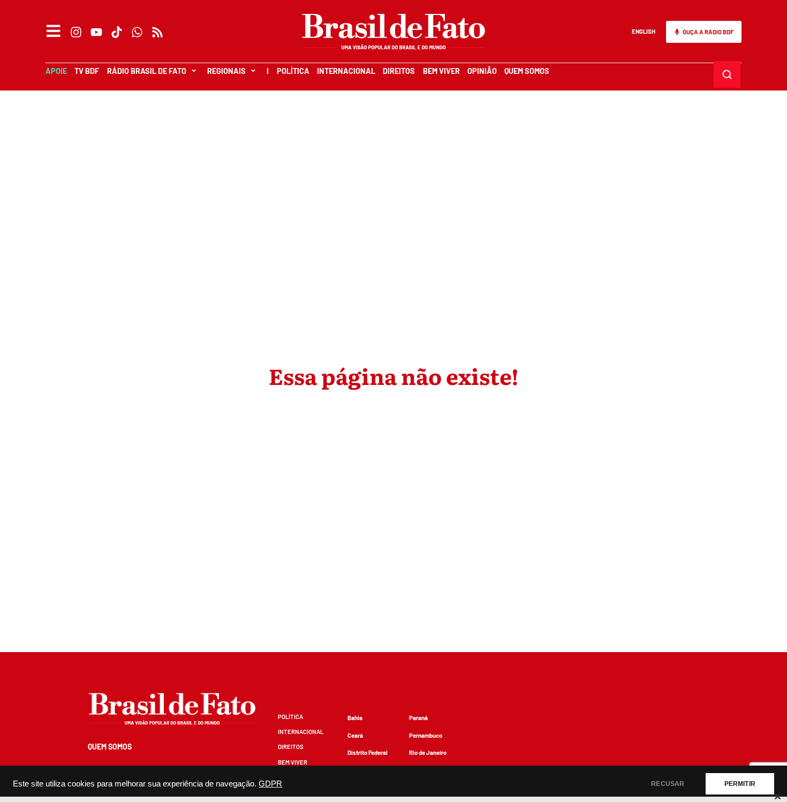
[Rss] (157, 32)
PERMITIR (739, 784)
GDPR (270, 784)
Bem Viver (441, 70)
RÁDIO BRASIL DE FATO (146, 70)
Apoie (56, 70)
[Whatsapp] (137, 32)
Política (293, 70)
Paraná (418, 717)
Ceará (355, 735)
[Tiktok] (117, 32)
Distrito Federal (367, 752)
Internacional (346, 70)
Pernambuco (425, 735)
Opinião (482, 70)
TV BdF (86, 70)
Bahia (354, 717)
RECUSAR (667, 784)
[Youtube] (96, 32)
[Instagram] (76, 32)
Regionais (226, 70)
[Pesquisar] (727, 75)
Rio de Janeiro (428, 752)
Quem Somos (526, 70)
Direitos (399, 70)
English (643, 31)
